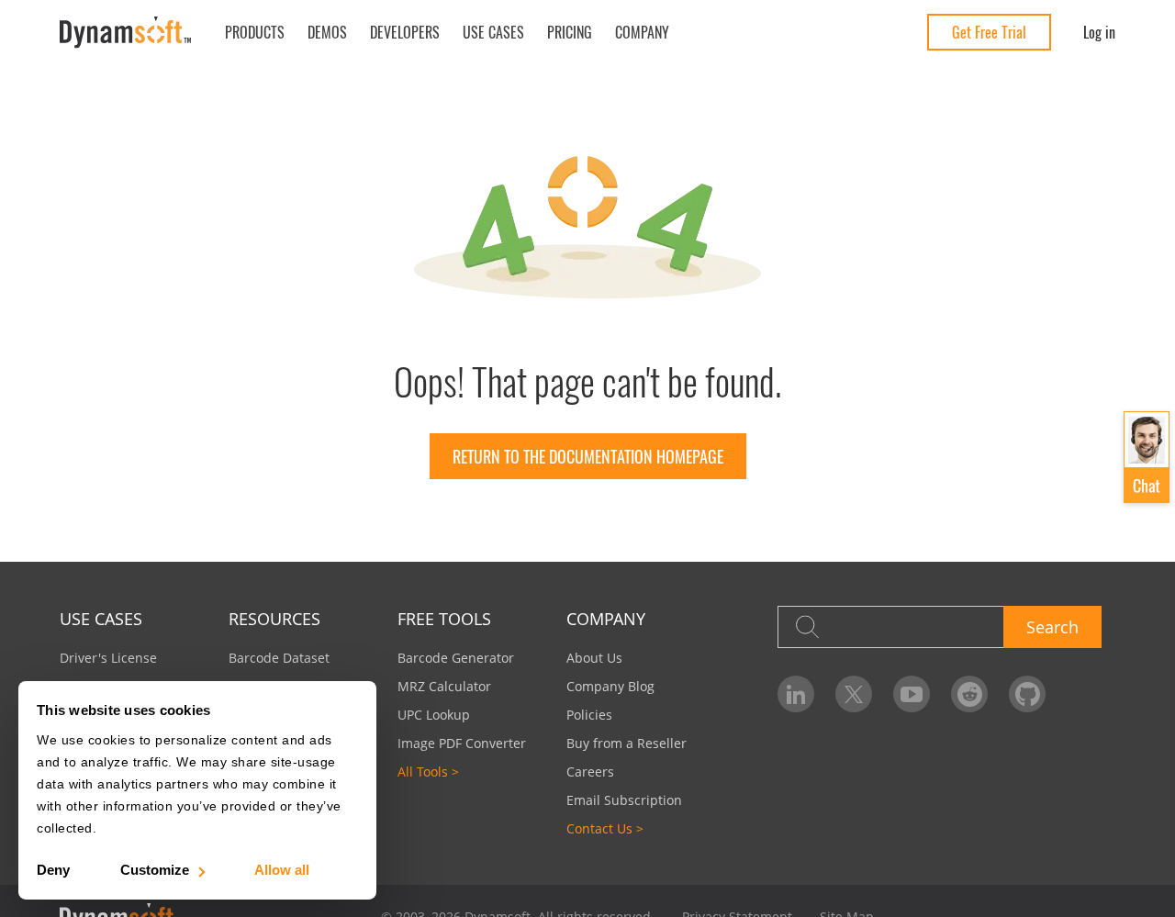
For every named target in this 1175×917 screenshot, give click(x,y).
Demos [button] (327, 32)
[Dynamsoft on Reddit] (969, 694)
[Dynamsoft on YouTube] (911, 694)
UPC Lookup (433, 714)
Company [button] (642, 32)
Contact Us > (604, 828)
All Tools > (428, 771)
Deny (53, 870)
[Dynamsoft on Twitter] (853, 694)
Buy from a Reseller (626, 743)
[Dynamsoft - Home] (126, 33)
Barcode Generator (455, 657)
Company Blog (610, 686)
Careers (590, 771)
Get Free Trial (989, 32)
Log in (1099, 32)
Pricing (569, 32)
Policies (589, 714)
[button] (1146, 457)
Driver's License (108, 657)
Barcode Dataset (279, 657)
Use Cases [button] (493, 32)
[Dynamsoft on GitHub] (1027, 694)
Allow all (281, 870)
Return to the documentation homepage (588, 456)
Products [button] (255, 32)
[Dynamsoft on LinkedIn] (796, 694)
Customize (154, 870)
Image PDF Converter (461, 743)
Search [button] (1052, 627)
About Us (594, 657)
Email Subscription (624, 800)
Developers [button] (405, 32)
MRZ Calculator (444, 686)
